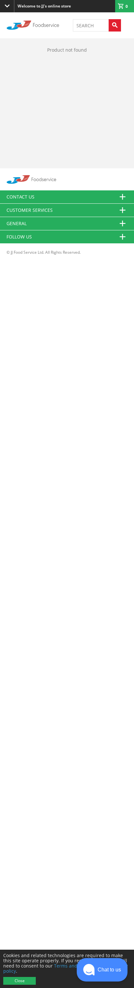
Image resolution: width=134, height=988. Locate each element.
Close (20, 980)
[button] (102, 970)
